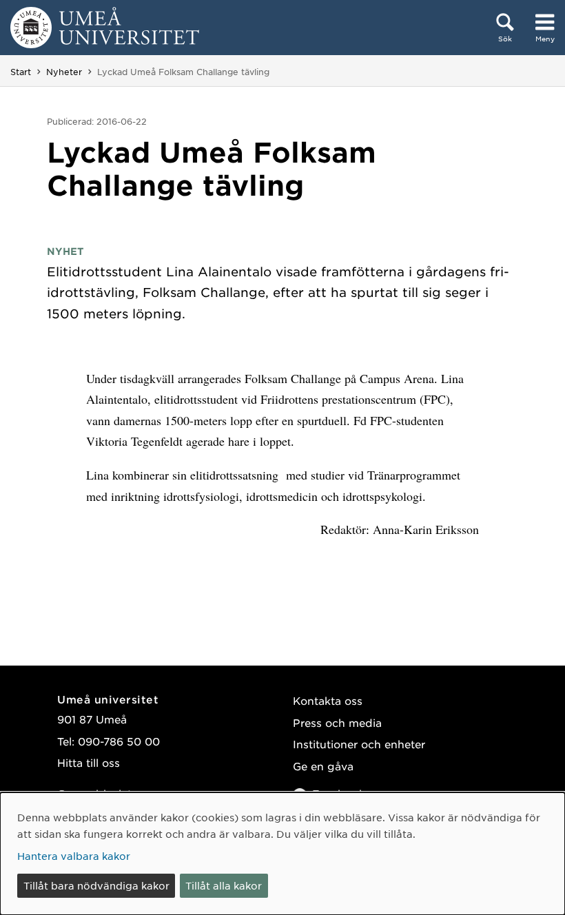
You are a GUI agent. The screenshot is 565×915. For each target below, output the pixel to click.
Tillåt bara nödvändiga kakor (96, 885)
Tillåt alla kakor (223, 885)
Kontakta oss (327, 700)
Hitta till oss (88, 762)
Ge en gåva (323, 765)
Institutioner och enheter (359, 743)
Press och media (337, 722)
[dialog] (282, 853)
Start (20, 71)
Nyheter (64, 71)
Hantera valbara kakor (73, 856)
